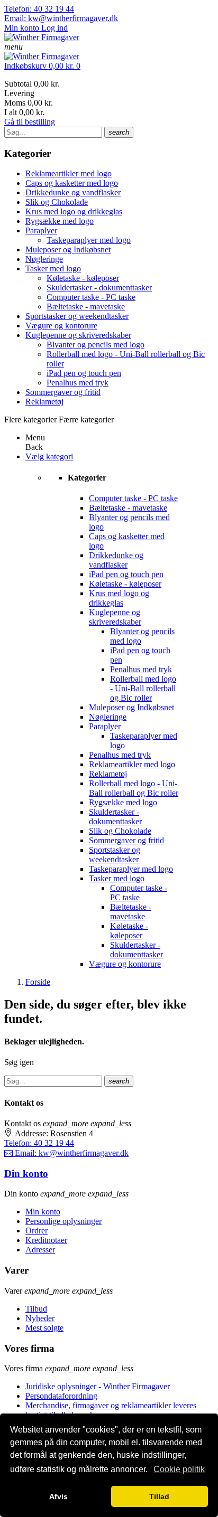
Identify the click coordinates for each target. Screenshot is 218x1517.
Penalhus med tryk (77, 382)
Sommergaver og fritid (63, 392)
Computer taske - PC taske (91, 297)
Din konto (26, 1173)
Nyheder (39, 1318)
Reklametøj (44, 401)
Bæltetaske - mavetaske (86, 306)
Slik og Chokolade (56, 201)
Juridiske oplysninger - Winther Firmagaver (97, 1386)
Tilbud (36, 1308)
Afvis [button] (58, 1496)
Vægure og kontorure (61, 325)
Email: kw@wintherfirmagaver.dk (61, 18)
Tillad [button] (159, 1496)
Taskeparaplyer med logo (89, 239)
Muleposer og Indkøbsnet (68, 249)
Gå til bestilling (29, 121)
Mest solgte (44, 1327)
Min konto (42, 1211)
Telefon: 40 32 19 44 (39, 8)
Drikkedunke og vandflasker (73, 192)
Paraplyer (41, 230)
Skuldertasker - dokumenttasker (99, 287)
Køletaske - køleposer (83, 278)
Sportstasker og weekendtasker (77, 316)
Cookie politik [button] (179, 1469)
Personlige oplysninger (63, 1221)
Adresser (40, 1249)
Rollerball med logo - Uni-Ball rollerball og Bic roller (143, 688)
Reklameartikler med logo (68, 173)
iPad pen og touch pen (84, 373)
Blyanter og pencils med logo (95, 344)
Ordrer (36, 1230)
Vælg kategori (49, 456)
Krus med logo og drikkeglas (73, 211)
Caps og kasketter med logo (71, 182)
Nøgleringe (44, 259)
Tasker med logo (53, 268)
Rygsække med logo (59, 220)
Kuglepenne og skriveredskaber (78, 335)
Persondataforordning (61, 1395)
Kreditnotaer (46, 1240)
